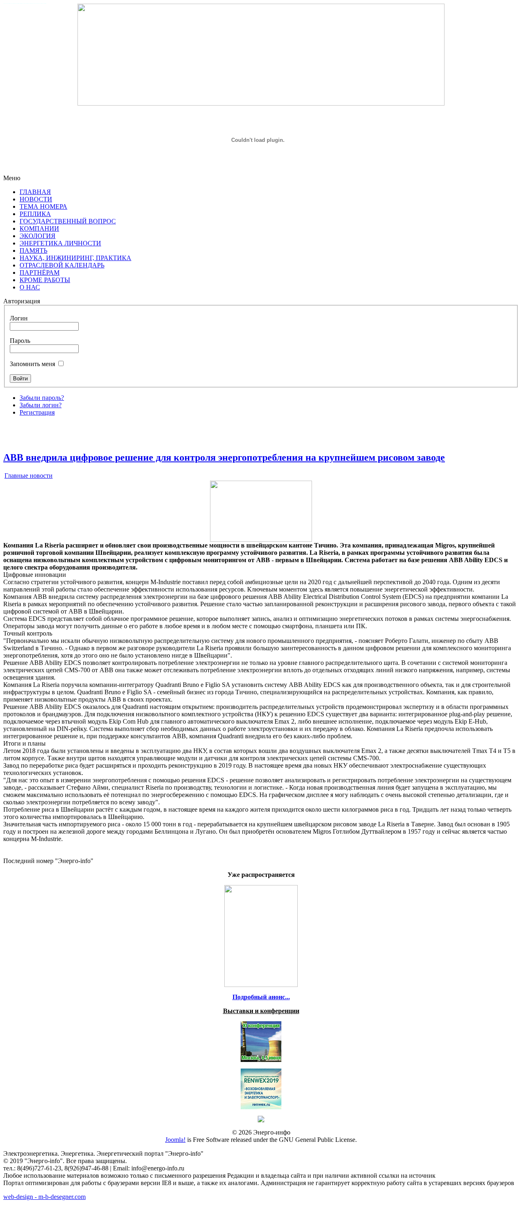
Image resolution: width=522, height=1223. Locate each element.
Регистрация (37, 412)
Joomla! (175, 1139)
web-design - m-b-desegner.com (44, 1196)
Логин (19, 318)
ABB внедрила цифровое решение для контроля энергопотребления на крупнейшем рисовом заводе (224, 457)
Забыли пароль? (42, 397)
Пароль (20, 340)
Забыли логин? (41, 405)
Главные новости (28, 475)
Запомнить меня (32, 363)
